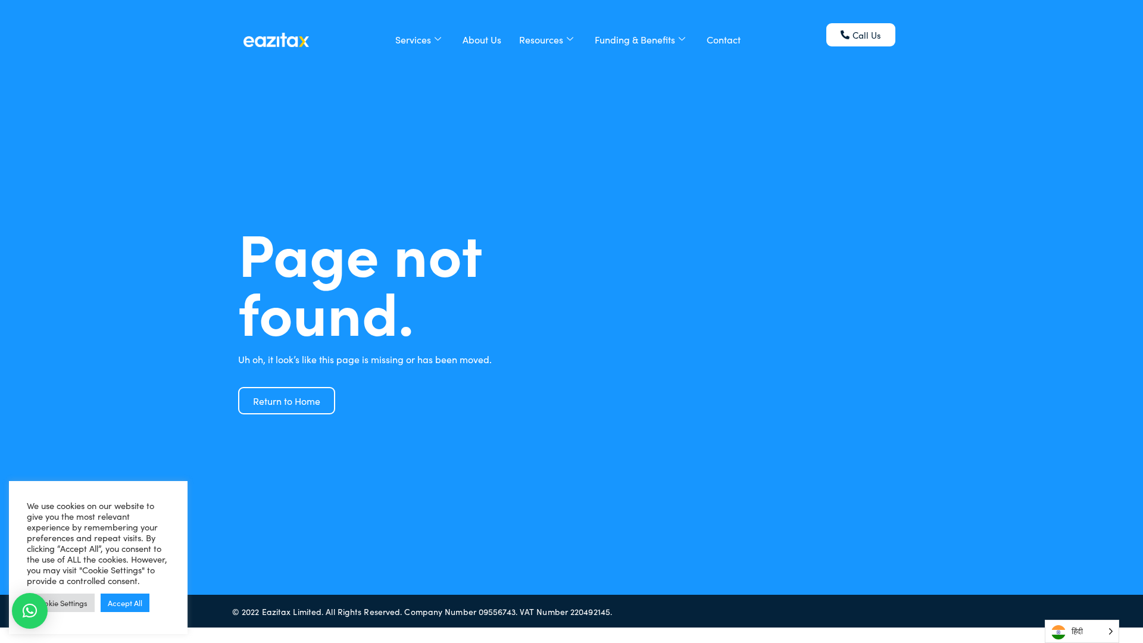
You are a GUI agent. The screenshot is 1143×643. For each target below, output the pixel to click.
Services (413, 39)
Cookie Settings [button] (61, 602)
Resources (541, 39)
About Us (482, 39)
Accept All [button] (125, 602)
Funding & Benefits (635, 39)
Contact (724, 39)
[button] (30, 611)
